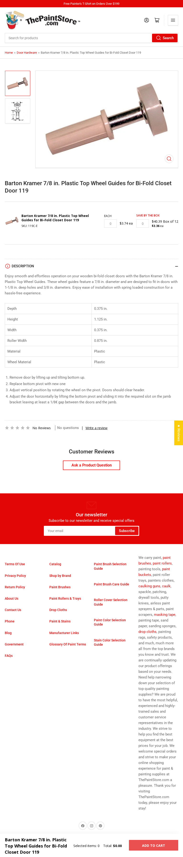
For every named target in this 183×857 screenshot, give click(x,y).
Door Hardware (27, 52)
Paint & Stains (60, 621)
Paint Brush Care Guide (111, 584)
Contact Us (13, 610)
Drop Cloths (58, 610)
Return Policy (15, 587)
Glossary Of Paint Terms (67, 644)
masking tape (164, 614)
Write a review (96, 428)
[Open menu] (173, 20)
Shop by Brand (60, 576)
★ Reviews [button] (179, 433)
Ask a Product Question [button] (91, 465)
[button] (17, 428)
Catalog (55, 564)
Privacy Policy (15, 576)
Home (9, 52)
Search (168, 38)
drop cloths (147, 632)
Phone (10, 621)
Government (14, 644)
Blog (8, 633)
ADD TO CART (153, 845)
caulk (166, 586)
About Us (11, 598)
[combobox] (91, 38)
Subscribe (127, 531)
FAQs (9, 656)
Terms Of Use (15, 564)
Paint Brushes (60, 587)
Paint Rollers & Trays (65, 598)
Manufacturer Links (64, 633)
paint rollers (162, 563)
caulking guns (149, 586)
